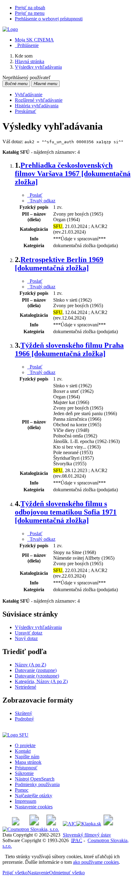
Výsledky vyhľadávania (38, 627)
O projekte (25, 745)
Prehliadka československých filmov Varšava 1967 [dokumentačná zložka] (73, 173)
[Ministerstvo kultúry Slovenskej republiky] (108, 823)
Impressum (25, 801)
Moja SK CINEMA (34, 39)
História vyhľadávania (36, 105)
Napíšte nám (27, 756)
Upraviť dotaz (28, 632)
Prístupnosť (26, 767)
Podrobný (24, 718)
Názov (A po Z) (30, 664)
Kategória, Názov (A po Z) (41, 681)
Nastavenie (38, 872)
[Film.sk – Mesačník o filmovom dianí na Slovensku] (15, 823)
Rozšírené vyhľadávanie (38, 100)
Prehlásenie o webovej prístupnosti (49, 18)
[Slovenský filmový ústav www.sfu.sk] (15, 735)
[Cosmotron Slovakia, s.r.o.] (30, 829)
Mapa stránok (28, 762)
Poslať (34, 195)
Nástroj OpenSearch (34, 778)
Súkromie (24, 773)
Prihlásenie (27, 45)
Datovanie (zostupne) (36, 670)
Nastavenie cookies (34, 806)
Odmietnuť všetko (67, 872)
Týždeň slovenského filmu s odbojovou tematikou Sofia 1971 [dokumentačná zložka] (66, 512)
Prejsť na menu (30, 13)
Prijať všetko (15, 872)
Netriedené (25, 687)
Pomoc (21, 790)
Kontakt (23, 751)
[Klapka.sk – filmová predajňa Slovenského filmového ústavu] (88, 823)
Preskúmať (25, 111)
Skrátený (23, 713)
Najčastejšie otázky (33, 795)
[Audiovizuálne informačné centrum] (69, 823)
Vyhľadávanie (28, 94)
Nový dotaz (26, 638)
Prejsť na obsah (30, 7)
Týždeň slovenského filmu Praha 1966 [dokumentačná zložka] (69, 349)
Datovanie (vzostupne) (37, 675)
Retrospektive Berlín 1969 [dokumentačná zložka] (59, 264)
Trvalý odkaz (41, 200)
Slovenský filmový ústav (87, 834)
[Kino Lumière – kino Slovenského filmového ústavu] (51, 823)
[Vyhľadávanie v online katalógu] (10, 29)
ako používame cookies (96, 862)
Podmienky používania (37, 784)
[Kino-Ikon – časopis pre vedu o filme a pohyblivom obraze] (34, 823)
